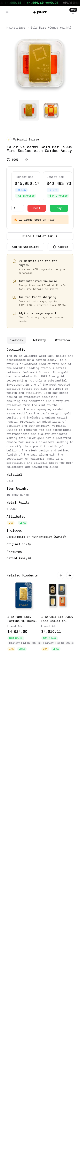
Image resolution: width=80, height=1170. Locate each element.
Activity (39, 340)
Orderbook (63, 340)
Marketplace (16, 27)
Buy (59, 208)
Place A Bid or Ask (38, 236)
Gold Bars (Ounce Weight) (51, 27)
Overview (16, 340)
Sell (36, 208)
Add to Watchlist (25, 246)
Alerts (63, 246)
